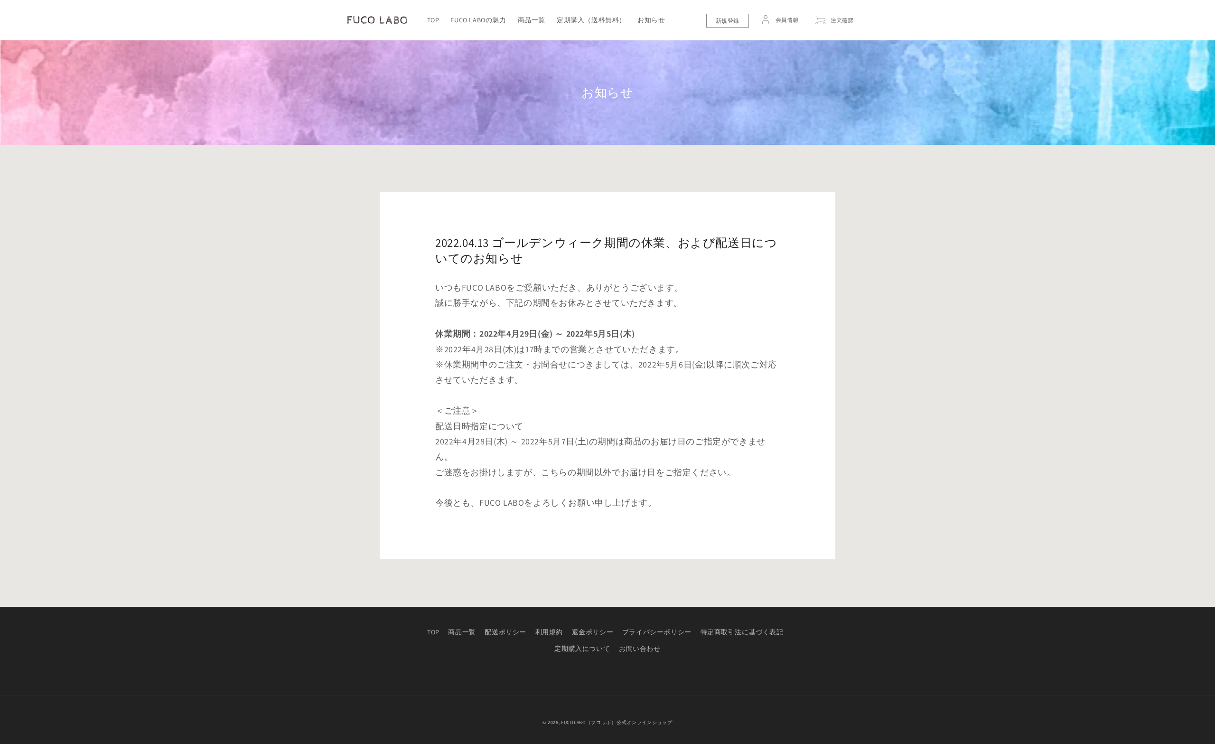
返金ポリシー (593, 632)
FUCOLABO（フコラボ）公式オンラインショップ (617, 722)
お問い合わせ (640, 648)
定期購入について (582, 648)
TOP (433, 632)
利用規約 (549, 632)
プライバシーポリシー (657, 632)
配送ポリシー (505, 632)
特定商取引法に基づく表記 (742, 632)
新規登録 (727, 20)
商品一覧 (462, 632)
